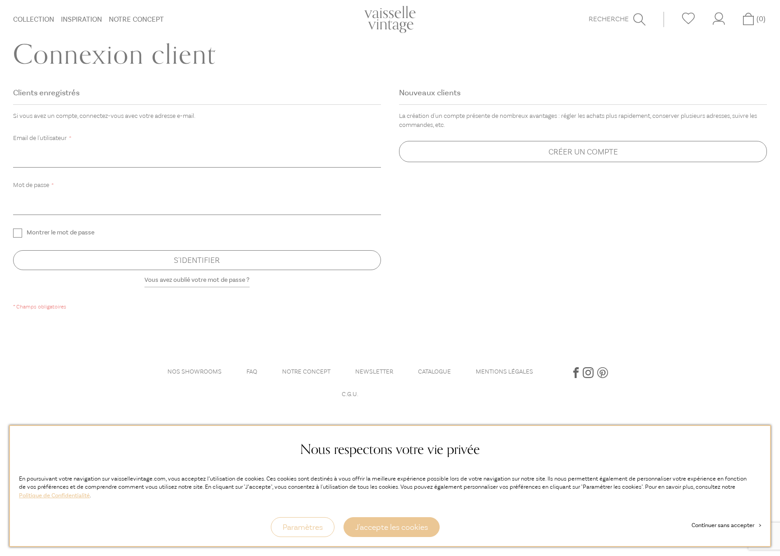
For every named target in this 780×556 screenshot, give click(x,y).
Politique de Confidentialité (54, 495)
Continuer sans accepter (726, 525)
